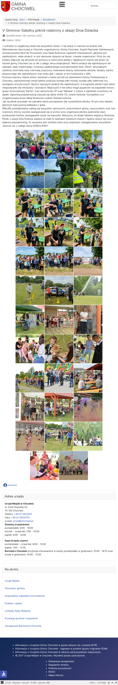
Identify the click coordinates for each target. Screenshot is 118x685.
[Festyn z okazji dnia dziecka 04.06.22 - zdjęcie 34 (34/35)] (44, 465)
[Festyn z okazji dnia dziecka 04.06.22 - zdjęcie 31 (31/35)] (30, 436)
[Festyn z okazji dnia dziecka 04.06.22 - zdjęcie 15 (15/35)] (88, 261)
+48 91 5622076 (20, 517)
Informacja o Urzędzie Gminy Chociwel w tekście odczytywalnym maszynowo (58, 652)
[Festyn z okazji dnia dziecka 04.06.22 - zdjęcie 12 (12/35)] (88, 232)
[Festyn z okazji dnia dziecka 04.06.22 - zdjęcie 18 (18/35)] (88, 290)
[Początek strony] (113, 680)
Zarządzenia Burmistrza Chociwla (23, 625)
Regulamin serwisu (58, 664)
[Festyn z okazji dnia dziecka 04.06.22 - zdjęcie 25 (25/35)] (30, 378)
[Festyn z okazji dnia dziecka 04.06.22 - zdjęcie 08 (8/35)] (59, 202)
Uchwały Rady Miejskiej (17, 610)
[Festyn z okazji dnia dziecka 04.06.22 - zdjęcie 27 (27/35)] (88, 378)
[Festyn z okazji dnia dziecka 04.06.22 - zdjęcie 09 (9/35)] (88, 202)
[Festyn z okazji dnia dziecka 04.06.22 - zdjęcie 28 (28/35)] (30, 407)
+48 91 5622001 (23, 514)
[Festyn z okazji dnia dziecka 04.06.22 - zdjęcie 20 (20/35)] (59, 319)
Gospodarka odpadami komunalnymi (25, 595)
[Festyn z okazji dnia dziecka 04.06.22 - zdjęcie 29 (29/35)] (59, 407)
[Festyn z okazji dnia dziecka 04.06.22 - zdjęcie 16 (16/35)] (30, 290)
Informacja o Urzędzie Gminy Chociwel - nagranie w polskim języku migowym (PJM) (61, 648)
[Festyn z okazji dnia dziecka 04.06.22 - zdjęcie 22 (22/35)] (30, 348)
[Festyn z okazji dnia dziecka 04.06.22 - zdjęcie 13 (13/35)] (30, 261)
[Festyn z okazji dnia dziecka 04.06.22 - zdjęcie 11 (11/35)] (59, 232)
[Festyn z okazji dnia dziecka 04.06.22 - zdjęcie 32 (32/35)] (59, 436)
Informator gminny (15, 588)
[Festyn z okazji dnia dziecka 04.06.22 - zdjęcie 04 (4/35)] (30, 173)
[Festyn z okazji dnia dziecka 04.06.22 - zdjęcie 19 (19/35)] (30, 319)
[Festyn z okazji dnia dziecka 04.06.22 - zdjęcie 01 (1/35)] (30, 144)
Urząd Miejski (12, 580)
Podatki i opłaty (13, 603)
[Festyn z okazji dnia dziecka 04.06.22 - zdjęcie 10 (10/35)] (30, 232)
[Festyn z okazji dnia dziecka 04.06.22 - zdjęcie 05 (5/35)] (59, 173)
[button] (10, 485)
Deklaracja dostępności (61, 661)
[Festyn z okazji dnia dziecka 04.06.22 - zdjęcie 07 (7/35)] (30, 202)
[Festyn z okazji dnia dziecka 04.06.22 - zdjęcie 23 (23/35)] (59, 348)
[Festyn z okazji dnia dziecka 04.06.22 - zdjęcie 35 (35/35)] (73, 465)
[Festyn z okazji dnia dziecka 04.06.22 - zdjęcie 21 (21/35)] (88, 319)
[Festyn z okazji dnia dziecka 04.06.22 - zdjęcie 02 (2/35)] (59, 144)
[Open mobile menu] (62, 4)
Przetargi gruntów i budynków (21, 618)
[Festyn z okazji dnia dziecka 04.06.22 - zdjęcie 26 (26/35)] (59, 378)
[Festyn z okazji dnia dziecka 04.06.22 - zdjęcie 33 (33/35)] (88, 436)
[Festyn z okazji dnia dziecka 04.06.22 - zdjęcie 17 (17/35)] (59, 290)
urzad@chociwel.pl (23, 520)
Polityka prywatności (59, 668)
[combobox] (102, 5)
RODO (51, 671)
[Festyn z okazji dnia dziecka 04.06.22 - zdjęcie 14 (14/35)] (59, 261)
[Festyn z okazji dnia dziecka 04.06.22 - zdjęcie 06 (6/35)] (88, 173)
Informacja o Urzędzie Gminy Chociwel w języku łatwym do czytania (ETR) (56, 645)
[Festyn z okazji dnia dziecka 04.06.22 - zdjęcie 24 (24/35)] (88, 348)
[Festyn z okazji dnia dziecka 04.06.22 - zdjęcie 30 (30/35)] (88, 407)
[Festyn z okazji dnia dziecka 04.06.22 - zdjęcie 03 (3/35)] (88, 144)
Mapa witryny (55, 675)
